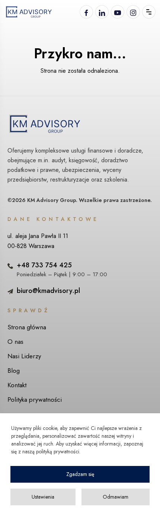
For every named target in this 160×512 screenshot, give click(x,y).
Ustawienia (43, 496)
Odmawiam (115, 496)
